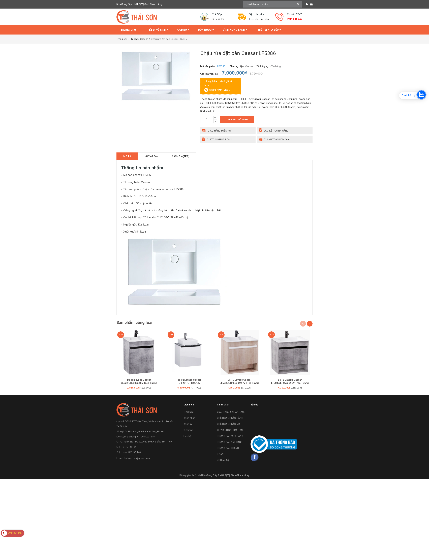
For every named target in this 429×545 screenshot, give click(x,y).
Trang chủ (128, 29)
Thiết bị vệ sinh (156, 29)
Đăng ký (187, 424)
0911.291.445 (294, 19)
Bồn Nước (205, 29)
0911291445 (135, 452)
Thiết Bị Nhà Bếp (267, 29)
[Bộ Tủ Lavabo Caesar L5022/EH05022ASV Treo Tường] (139, 352)
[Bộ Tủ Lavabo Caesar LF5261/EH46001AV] (189, 352)
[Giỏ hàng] (310, 4)
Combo (182, 29)
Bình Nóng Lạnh (234, 29)
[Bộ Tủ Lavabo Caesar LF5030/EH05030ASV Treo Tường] (290, 352)
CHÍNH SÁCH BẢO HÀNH (230, 418)
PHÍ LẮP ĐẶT (224, 460)
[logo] (136, 409)
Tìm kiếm (188, 412)
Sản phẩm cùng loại (134, 322)
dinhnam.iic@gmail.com (137, 458)
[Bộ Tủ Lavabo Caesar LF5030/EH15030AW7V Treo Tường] (239, 352)
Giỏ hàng (188, 430)
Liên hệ (187, 436)
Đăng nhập (189, 418)
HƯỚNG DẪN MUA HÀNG (230, 436)
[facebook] (255, 457)
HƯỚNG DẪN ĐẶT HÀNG (229, 442)
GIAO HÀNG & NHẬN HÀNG (231, 412)
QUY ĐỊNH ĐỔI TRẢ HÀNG (230, 430)
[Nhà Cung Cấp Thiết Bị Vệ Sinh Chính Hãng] (155, 17)
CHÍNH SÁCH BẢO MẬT (229, 424)
